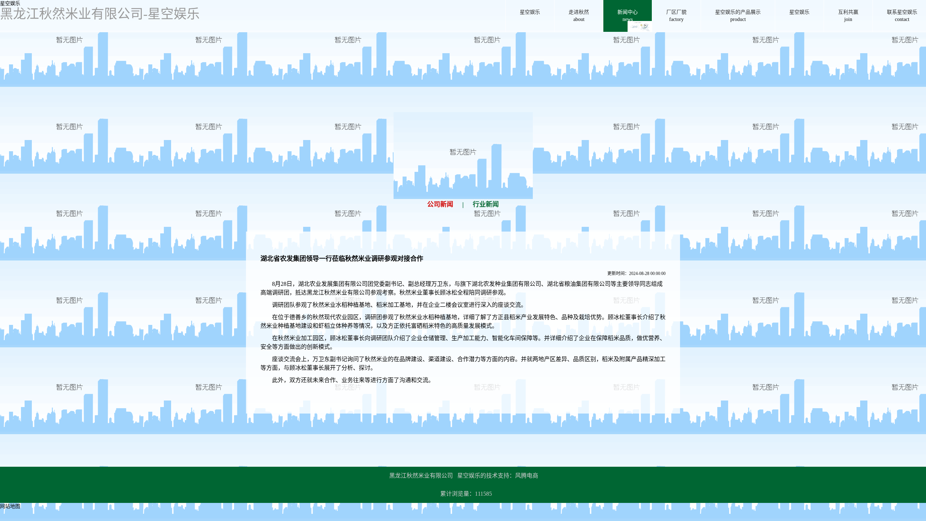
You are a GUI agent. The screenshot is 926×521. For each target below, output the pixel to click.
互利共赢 (848, 15)
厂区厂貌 (676, 15)
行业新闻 (486, 204)
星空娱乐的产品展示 (738, 15)
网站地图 (10, 506)
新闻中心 (627, 15)
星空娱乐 (10, 3)
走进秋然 (579, 15)
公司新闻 (440, 204)
